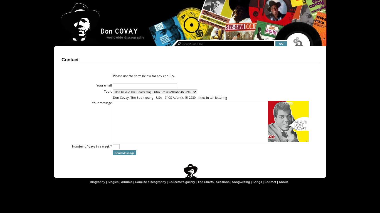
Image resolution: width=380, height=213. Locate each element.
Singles (113, 182)
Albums (126, 182)
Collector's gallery (182, 182)
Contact (270, 182)
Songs (257, 182)
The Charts (206, 182)
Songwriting (241, 182)
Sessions (223, 182)
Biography (97, 182)
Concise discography (150, 182)
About (283, 182)
